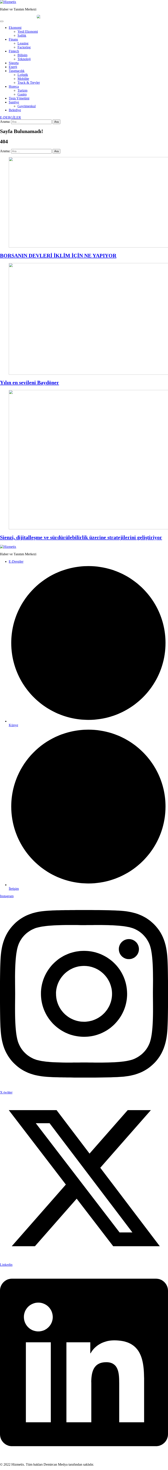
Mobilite (23, 78)
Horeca (14, 86)
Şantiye (14, 102)
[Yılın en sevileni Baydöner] (84, 319)
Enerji (13, 67)
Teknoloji (24, 59)
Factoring (24, 47)
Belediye (15, 110)
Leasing (23, 43)
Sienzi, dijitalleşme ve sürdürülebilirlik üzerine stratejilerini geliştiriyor (81, 537)
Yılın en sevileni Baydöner (29, 382)
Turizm (22, 90)
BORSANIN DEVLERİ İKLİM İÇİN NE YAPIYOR (58, 255)
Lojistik (23, 75)
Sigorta (14, 63)
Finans (13, 39)
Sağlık (22, 35)
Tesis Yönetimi (19, 98)
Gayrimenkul (27, 106)
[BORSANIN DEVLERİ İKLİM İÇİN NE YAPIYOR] (84, 202)
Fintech (14, 51)
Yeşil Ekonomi (28, 31)
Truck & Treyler (29, 82)
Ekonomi (15, 27)
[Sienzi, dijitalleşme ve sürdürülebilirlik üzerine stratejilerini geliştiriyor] (84, 460)
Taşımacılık (16, 71)
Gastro (22, 94)
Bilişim (22, 55)
